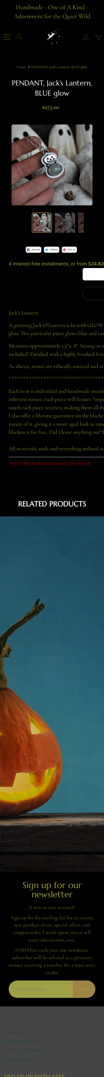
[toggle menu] (7, 37)
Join (84, 989)
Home (21, 67)
